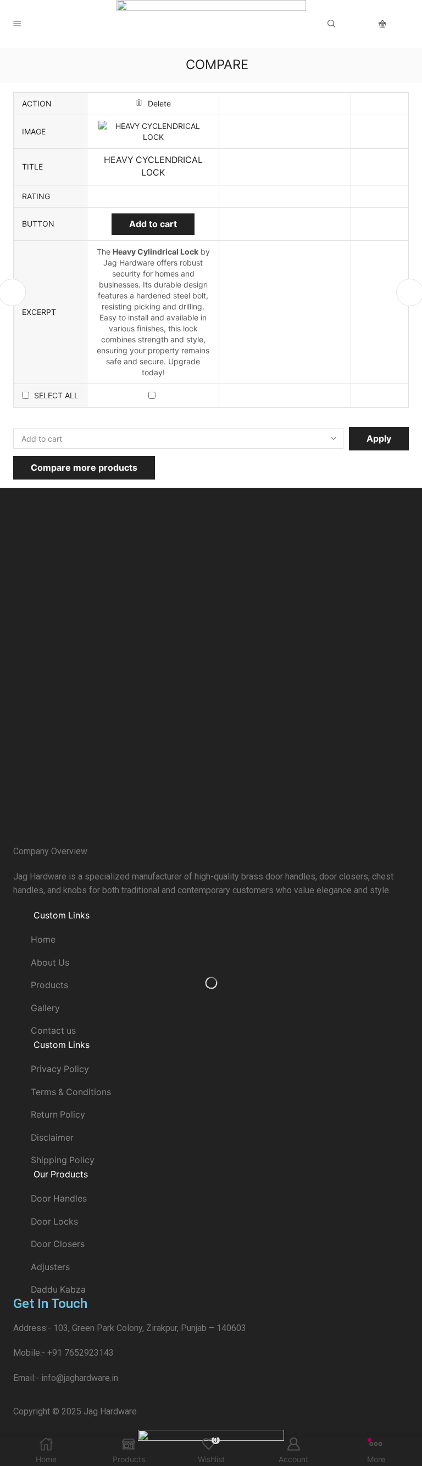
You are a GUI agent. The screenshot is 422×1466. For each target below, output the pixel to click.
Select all (56, 395)
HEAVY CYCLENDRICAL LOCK (153, 166)
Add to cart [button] (153, 223)
